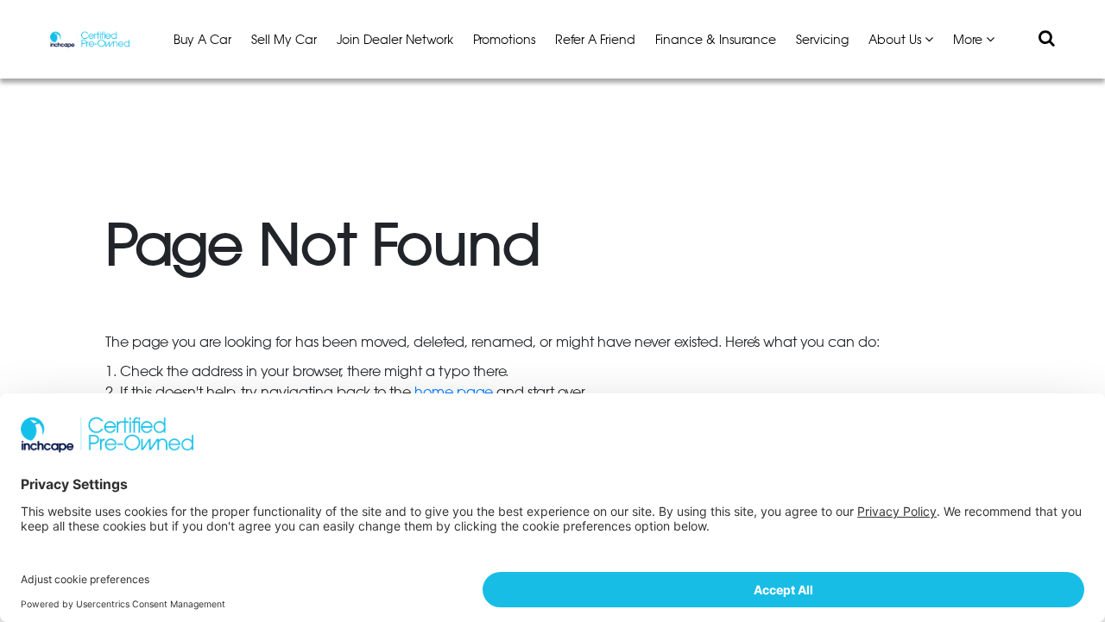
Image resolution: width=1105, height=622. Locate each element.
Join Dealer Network (395, 41)
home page (453, 392)
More (969, 41)
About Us (896, 41)
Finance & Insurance (715, 41)
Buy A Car (202, 41)
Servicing (822, 41)
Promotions (504, 41)
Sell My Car (284, 41)
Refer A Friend (595, 41)
